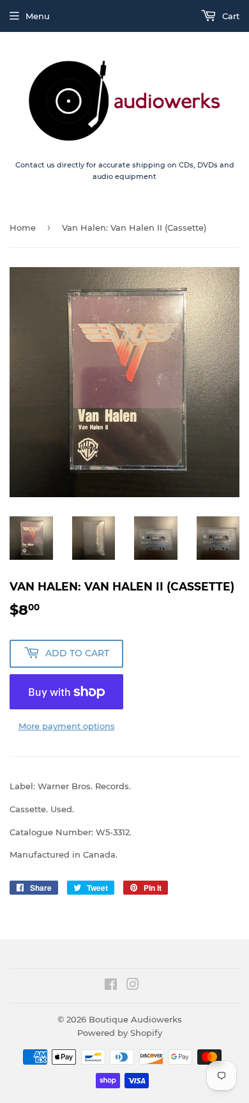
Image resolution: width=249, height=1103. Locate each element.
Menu (38, 16)
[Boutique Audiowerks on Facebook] (110, 986)
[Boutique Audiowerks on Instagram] (132, 986)
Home (23, 227)
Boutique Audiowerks (135, 1019)
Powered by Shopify (119, 1033)
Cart (229, 16)
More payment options (67, 726)
